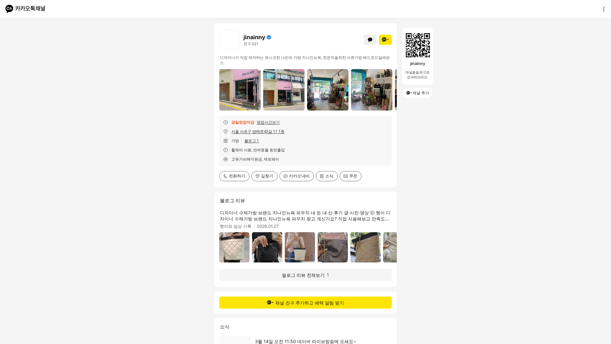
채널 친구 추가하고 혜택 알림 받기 (309, 302)
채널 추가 (421, 92)
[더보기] (602, 9)
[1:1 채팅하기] (370, 40)
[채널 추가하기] (385, 40)
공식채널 (268, 37)
